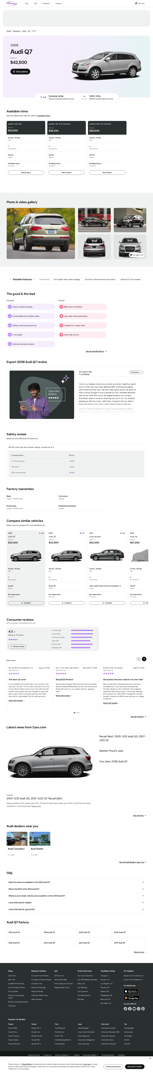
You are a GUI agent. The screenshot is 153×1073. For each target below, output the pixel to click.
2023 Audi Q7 (49, 943)
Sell (35, 3)
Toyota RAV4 (12, 1028)
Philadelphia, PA (106, 995)
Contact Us (47, 1055)
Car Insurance (83, 991)
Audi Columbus (16, 848)
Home (9, 31)
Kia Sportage (129, 1028)
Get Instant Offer (60, 980)
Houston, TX (105, 980)
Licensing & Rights (89, 1055)
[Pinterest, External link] (143, 1008)
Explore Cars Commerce (133, 976)
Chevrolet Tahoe (107, 1040)
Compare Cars (36, 983)
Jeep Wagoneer (84, 1036)
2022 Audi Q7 (84, 932)
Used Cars (12, 976)
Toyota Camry (13, 1040)
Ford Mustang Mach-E (63, 1040)
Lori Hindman (85, 374)
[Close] (150, 1058)
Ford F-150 (59, 1036)
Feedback (121, 1055)
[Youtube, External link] (134, 1008)
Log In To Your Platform (132, 980)
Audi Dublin (37, 848)
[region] (76, 1064)
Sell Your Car (59, 976)
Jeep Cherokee (84, 1044)
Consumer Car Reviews (40, 976)
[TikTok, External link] (125, 1008)
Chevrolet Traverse (108, 1036)
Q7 (29, 31)
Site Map (81, 999)
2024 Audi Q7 (49, 932)
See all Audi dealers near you (131, 862)
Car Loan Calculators (85, 976)
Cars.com (86, 1064)
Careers (76, 1055)
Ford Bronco (59, 1032)
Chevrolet (105, 1024)
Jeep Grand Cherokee (86, 1032)
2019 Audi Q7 (119, 943)
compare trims (43, 115)
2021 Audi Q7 (84, 943)
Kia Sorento (128, 1032)
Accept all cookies (135, 1066)
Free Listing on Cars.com (63, 983)
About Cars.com (34, 1055)
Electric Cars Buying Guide (18, 1002)
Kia (125, 1024)
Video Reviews (36, 999)
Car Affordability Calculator (87, 980)
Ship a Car (81, 983)
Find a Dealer (13, 991)
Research (46, 3)
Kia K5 (126, 1040)
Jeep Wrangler (83, 1028)
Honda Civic (35, 1032)
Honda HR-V (36, 1044)
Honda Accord (36, 1036)
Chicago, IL (105, 976)
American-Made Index (39, 995)
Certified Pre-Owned (16, 983)
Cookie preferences (113, 1066)
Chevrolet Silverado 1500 (110, 1032)
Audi (24, 31)
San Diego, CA (106, 1003)
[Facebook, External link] (130, 1008)
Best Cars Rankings (38, 987)
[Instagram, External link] (138, 1008)
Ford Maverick (60, 1028)
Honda (33, 1024)
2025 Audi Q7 (14, 943)
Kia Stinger (128, 1036)
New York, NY (105, 999)
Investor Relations (61, 1055)
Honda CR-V (36, 1028)
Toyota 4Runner (14, 1044)
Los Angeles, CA (106, 983)
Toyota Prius (12, 1032)
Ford (56, 1024)
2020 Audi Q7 (120, 932)
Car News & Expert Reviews (41, 980)
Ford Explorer (60, 1044)
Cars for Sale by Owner (16, 987)
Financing (11, 1006)
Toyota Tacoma (13, 1036)
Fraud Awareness (108, 1055)
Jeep (80, 1024)
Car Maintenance (84, 995)
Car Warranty (82, 987)
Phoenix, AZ (105, 987)
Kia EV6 (127, 1044)
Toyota (10, 1024)
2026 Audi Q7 (14, 932)
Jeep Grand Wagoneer (86, 1040)
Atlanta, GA (105, 991)
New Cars (11, 980)
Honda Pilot (35, 1040)
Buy (26, 3)
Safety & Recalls (37, 991)
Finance (58, 3)
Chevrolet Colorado (108, 1044)
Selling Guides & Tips (62, 987)
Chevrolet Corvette (108, 1028)
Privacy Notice (27, 1064)
